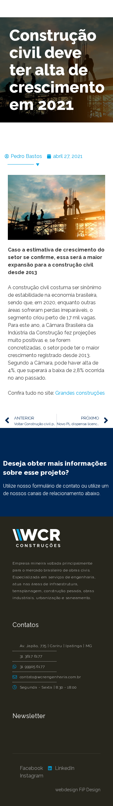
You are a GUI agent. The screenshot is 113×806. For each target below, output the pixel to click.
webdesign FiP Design (77, 789)
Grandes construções (80, 393)
